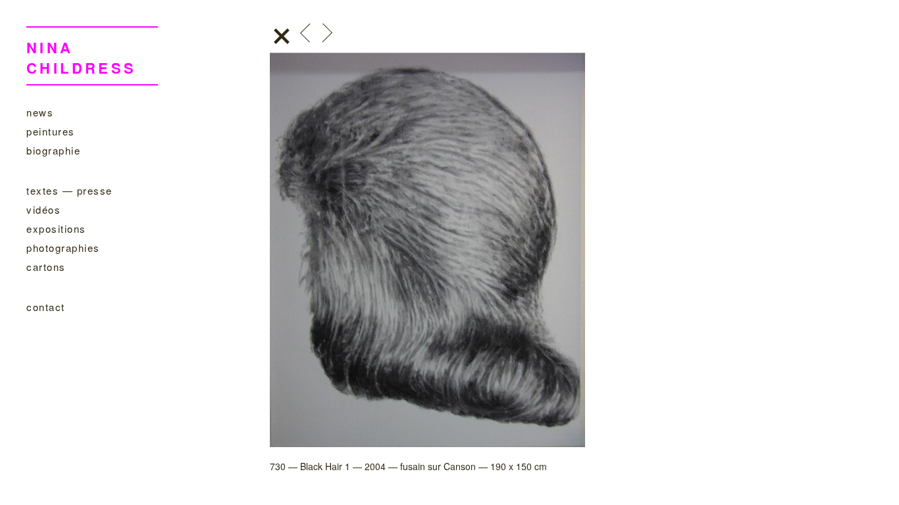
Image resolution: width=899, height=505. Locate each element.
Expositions (56, 228)
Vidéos (43, 209)
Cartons (46, 267)
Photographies (63, 247)
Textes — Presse (69, 190)
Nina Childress (81, 57)
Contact (45, 307)
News (39, 112)
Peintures (50, 131)
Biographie (53, 150)
